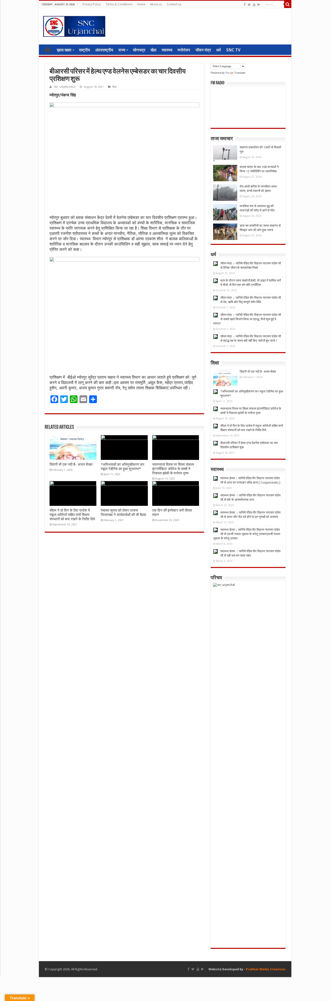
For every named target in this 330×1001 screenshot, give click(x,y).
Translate (239, 72)
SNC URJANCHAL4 (64, 86)
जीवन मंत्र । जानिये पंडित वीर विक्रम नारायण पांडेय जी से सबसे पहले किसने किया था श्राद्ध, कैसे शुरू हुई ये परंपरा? (247, 319)
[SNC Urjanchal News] (74, 25)
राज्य (121, 50)
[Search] (287, 4)
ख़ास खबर (64, 50)
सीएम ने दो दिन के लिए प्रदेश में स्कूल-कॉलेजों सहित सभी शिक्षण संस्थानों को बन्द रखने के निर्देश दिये (72, 514)
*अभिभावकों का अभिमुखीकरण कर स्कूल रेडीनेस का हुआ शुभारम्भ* (122, 466)
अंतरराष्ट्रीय (104, 50)
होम (47, 49)
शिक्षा (114, 86)
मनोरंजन (184, 50)
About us (156, 4)
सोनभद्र (139, 50)
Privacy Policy (91, 4)
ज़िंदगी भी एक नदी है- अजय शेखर (71, 464)
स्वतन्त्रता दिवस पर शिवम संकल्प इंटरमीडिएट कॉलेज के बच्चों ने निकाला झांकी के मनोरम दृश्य (173, 468)
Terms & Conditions (119, 4)
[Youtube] (254, 4)
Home (141, 4)
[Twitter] (249, 4)
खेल (153, 50)
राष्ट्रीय (84, 50)
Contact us (174, 4)
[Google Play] (259, 4)
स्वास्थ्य (167, 50)
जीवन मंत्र (203, 50)
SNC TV (233, 50)
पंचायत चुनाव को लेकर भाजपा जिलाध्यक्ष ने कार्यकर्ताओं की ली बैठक (123, 512)
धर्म (218, 50)
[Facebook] (244, 4)
